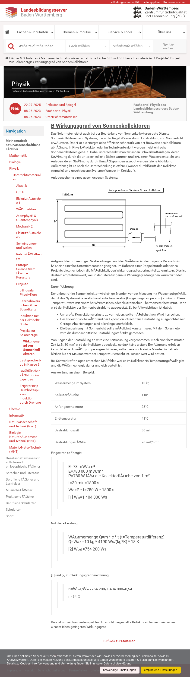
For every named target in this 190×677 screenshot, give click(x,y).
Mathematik (18, 155)
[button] (7, 32)
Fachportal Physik (58, 111)
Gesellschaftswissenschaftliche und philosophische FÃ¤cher (23, 462)
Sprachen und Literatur (22, 473)
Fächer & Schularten (32, 32)
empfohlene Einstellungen (160, 670)
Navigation (16, 131)
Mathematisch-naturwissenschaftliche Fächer (74, 58)
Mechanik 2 (24, 226)
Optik (20, 192)
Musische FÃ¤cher (19, 490)
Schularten (13, 509)
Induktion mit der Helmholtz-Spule (30, 320)
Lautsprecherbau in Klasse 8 (30, 362)
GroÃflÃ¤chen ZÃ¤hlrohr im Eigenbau (30, 375)
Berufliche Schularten (21, 503)
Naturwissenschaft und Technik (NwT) (23, 424)
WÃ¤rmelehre (26, 209)
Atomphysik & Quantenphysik (27, 218)
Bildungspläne (151, 2)
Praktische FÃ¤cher (20, 496)
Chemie (14, 409)
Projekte (162, 58)
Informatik (16, 415)
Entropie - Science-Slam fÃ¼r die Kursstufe (25, 271)
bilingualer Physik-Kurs (28, 292)
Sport (10, 516)
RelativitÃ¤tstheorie (28, 256)
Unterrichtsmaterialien (137, 58)
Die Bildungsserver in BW (124, 2)
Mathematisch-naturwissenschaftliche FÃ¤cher (23, 145)
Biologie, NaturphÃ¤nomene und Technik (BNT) (23, 437)
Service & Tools (120, 32)
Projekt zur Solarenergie (29, 333)
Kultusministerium (175, 2)
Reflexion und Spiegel (60, 105)
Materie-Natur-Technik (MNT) (25, 449)
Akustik (21, 185)
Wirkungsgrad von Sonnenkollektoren (31, 347)
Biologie (15, 162)
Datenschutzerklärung (117, 663)
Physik (114, 58)
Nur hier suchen (168, 46)
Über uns (164, 32)
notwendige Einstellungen (119, 670)
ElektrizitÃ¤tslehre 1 (28, 201)
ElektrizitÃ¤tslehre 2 (28, 235)
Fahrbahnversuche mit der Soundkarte (30, 305)
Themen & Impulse (76, 32)
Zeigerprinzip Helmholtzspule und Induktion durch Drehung (30, 394)
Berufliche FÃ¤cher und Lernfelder (22, 481)
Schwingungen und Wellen (27, 246)
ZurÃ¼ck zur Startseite (119, 641)
